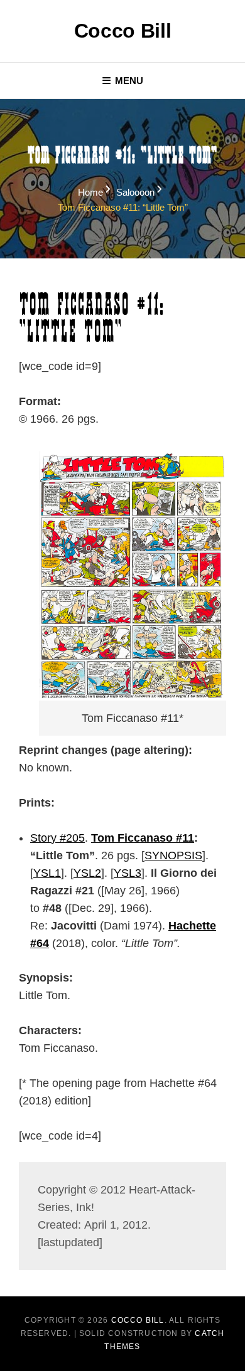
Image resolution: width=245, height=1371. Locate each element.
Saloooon (135, 192)
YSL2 (87, 873)
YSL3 (127, 873)
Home (90, 192)
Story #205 (57, 838)
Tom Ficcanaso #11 (142, 838)
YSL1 (47, 873)
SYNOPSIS (173, 855)
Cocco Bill (123, 30)
